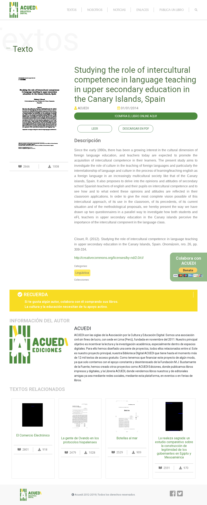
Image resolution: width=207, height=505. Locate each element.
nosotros (94, 10)
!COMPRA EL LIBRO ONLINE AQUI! (136, 116)
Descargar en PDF (136, 128)
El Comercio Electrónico (33, 435)
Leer (95, 128)
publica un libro (171, 10)
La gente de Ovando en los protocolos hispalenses (80, 440)
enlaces (142, 10)
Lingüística (82, 272)
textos (71, 10)
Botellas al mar (126, 438)
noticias (119, 10)
